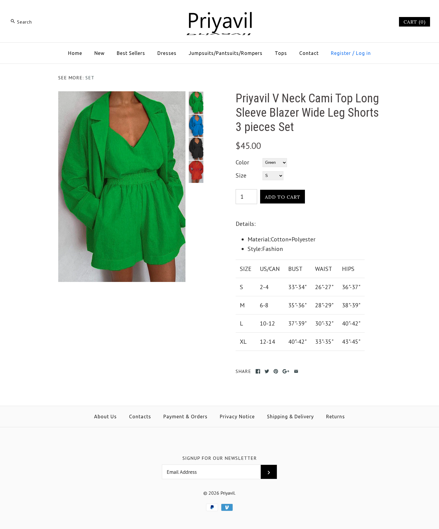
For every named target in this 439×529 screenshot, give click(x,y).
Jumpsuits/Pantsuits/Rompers (226, 53)
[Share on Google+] (286, 371)
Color (242, 162)
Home (75, 53)
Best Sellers (131, 53)
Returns (335, 416)
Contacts (140, 416)
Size (241, 175)
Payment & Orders (185, 416)
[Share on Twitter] (267, 371)
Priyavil (227, 493)
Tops (281, 53)
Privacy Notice (237, 416)
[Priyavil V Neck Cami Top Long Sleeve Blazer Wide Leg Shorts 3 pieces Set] (121, 96)
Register (341, 53)
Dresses (166, 53)
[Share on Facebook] (258, 371)
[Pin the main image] (276, 371)
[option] (195, 102)
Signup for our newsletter (219, 458)
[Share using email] (296, 371)
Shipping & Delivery (290, 416)
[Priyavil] (219, 11)
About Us (105, 416)
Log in (363, 53)
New (99, 53)
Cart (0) (414, 22)
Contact (309, 53)
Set (89, 78)
